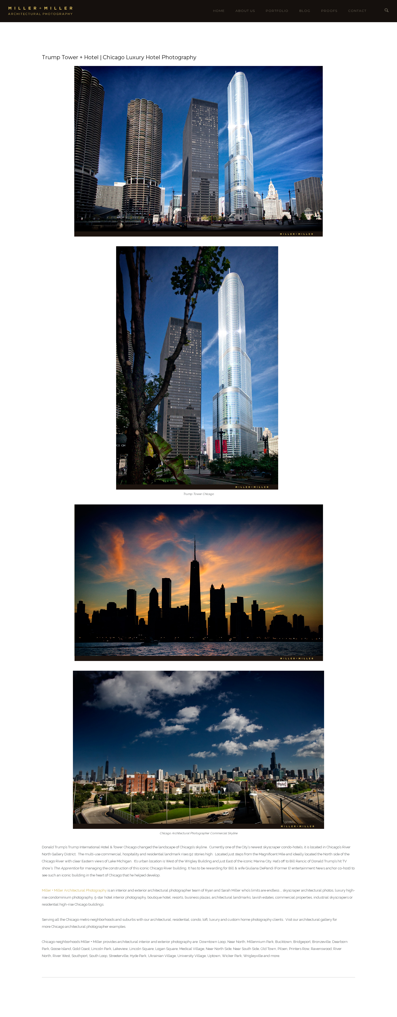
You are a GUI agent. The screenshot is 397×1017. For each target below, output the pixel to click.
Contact (357, 11)
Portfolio (277, 11)
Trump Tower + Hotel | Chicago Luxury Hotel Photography (119, 57)
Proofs (329, 11)
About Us (245, 11)
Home (219, 11)
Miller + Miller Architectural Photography (74, 890)
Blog (304, 11)
